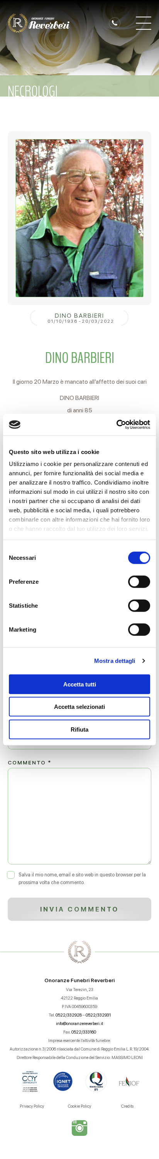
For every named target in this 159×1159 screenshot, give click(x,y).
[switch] (139, 581)
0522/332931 (98, 1015)
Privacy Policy (32, 1106)
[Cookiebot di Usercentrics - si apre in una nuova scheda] (116, 425)
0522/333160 (83, 1032)
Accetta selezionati (79, 706)
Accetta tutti (79, 684)
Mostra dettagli (114, 660)
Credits (127, 1106)
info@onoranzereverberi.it (79, 1023)
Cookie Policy (79, 1106)
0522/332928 (69, 1015)
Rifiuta (79, 729)
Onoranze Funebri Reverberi (79, 980)
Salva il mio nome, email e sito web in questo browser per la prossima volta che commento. (82, 878)
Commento (29, 762)
